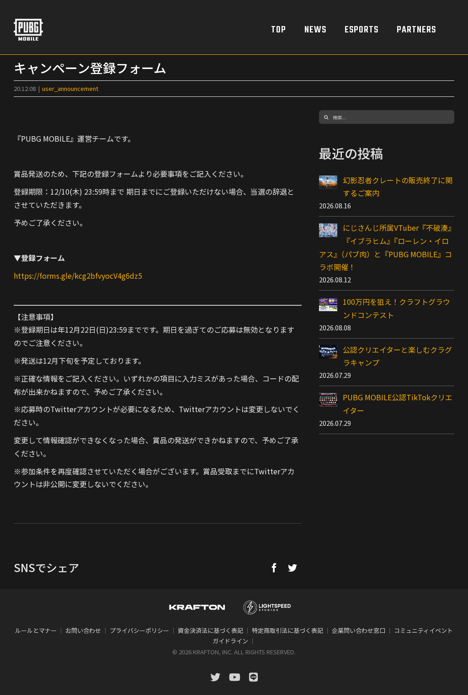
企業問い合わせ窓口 (358, 630)
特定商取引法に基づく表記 (287, 630)
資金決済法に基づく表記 (210, 630)
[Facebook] (274, 567)
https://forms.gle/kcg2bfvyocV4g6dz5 (78, 275)
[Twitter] (292, 567)
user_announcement (70, 88)
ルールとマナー (36, 630)
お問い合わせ (83, 630)
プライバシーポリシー (139, 630)
